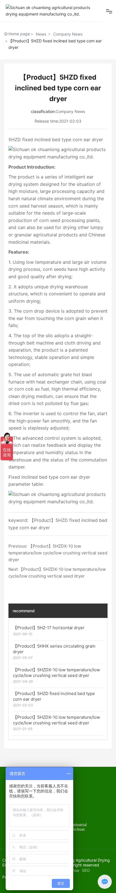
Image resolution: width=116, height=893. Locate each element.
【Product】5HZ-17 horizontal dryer (48, 627)
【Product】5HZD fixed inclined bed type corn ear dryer (54, 696)
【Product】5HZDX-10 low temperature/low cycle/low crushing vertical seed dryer (57, 552)
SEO (86, 870)
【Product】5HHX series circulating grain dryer (54, 648)
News (41, 34)
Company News (67, 34)
